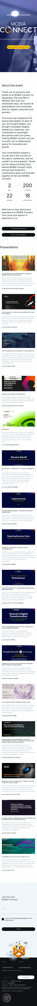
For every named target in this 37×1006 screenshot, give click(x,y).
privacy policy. (9, 920)
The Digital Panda (25, 988)
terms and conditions (20, 918)
